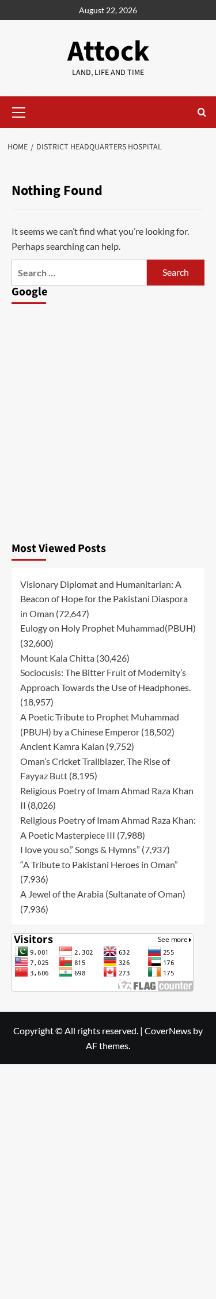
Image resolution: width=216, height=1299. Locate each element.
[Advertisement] (108, 419)
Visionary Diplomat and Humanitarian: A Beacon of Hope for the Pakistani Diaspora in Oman (104, 599)
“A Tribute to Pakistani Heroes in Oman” (99, 864)
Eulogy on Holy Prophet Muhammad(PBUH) (108, 627)
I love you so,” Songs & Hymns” (80, 849)
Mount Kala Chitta (57, 657)
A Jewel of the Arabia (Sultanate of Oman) (102, 893)
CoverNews (168, 1030)
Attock (108, 51)
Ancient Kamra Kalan (62, 746)
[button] (19, 110)
